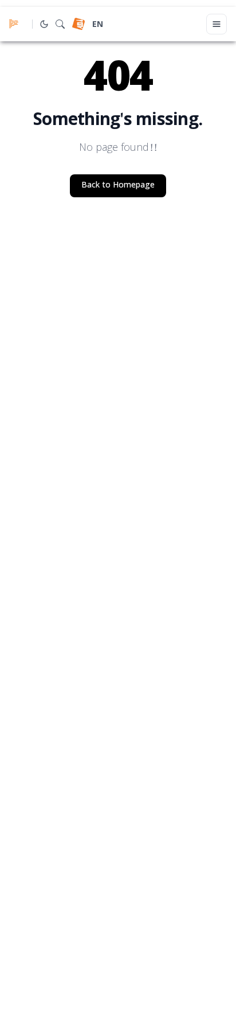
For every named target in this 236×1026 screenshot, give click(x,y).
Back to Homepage (118, 185)
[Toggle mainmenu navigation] (216, 24)
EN (97, 24)
